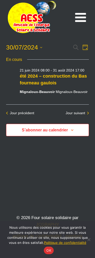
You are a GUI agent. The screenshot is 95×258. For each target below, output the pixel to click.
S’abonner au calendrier (45, 130)
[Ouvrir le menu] (80, 17)
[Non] (88, 239)
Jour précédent (22, 113)
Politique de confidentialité (65, 243)
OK (48, 250)
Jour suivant (75, 113)
